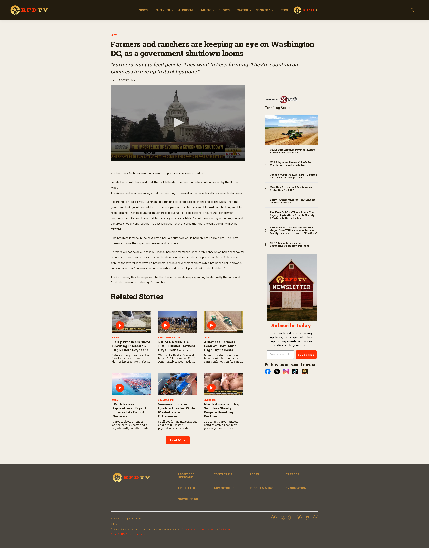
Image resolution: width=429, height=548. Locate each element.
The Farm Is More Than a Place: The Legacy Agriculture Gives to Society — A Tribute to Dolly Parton (293, 215)
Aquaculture (166, 400)
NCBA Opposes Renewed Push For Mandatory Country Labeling (291, 164)
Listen (282, 10)
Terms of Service (205, 528)
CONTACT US (223, 474)
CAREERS (292, 474)
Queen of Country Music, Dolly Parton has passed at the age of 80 (293, 176)
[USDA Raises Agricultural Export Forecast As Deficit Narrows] (131, 384)
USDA (115, 400)
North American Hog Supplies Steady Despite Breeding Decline (221, 410)
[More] (150, 10)
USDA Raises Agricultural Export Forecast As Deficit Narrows (129, 410)
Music (206, 10)
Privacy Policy (188, 528)
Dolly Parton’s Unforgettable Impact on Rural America (292, 201)
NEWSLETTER (188, 498)
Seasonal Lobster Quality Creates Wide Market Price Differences (176, 410)
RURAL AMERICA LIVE (169, 337)
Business (162, 10)
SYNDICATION (296, 488)
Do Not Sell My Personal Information (129, 534)
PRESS (254, 474)
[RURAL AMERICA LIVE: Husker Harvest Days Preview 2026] (177, 322)
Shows (224, 10)
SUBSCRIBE (306, 354)
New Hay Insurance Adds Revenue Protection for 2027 (291, 189)
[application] (178, 123)
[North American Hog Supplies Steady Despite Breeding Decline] (223, 384)
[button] (177, 122)
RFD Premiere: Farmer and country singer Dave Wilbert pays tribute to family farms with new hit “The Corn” (293, 230)
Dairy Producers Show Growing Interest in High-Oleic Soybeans (131, 346)
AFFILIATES (186, 488)
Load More (177, 440)
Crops (115, 337)
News (143, 10)
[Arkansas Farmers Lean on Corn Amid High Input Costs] (223, 322)
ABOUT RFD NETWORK (186, 476)
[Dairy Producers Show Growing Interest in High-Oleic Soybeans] (131, 322)
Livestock (210, 400)
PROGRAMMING (261, 488)
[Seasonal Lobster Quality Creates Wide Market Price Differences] (177, 384)
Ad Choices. (225, 528)
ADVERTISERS (224, 488)
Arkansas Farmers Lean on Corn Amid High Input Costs (220, 346)
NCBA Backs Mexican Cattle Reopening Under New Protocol (289, 244)
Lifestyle (185, 10)
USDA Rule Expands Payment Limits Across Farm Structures (293, 151)
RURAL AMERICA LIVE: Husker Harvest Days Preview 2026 (176, 346)
